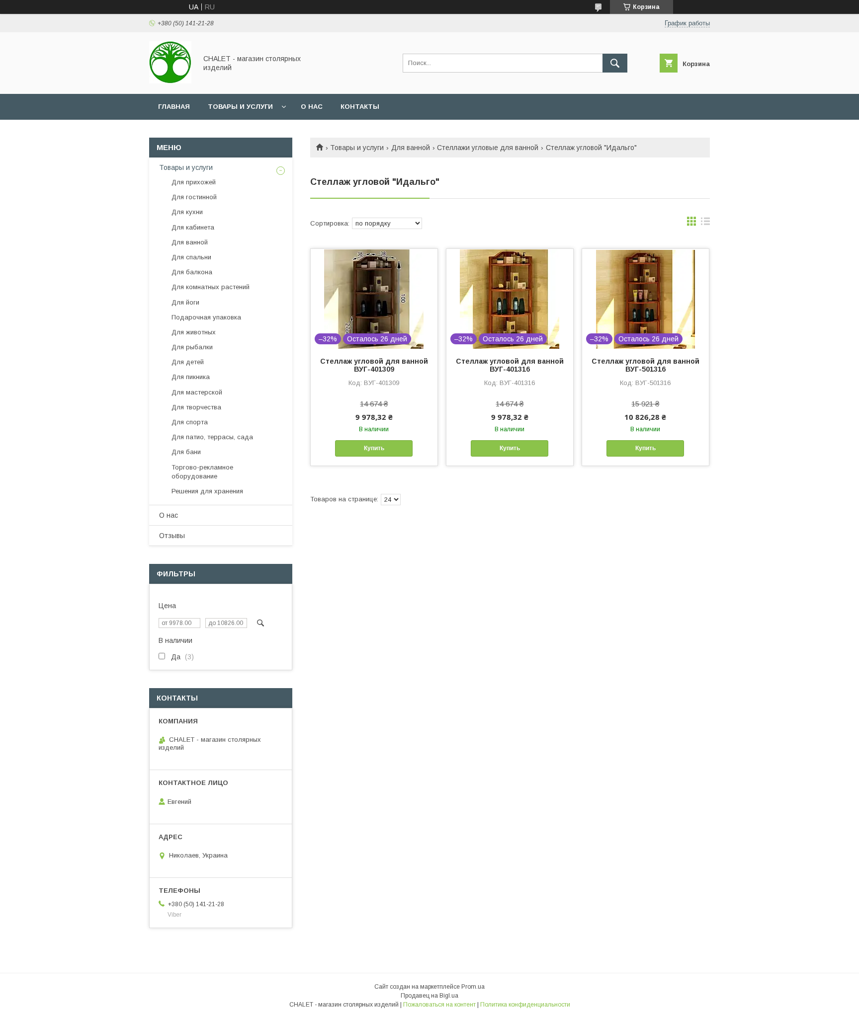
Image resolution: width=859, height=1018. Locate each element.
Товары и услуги (240, 106)
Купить (374, 448)
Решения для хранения (207, 491)
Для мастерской (197, 392)
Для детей (188, 362)
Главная (174, 106)
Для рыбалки (192, 347)
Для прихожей (194, 182)
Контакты (360, 106)
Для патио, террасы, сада (212, 437)
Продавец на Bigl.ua (429, 995)
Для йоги (185, 302)
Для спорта (190, 422)
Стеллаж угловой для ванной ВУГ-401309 (374, 365)
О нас (312, 106)
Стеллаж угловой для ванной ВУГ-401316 (510, 365)
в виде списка (705, 224)
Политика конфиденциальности (525, 1004)
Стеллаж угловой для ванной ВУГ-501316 (645, 365)
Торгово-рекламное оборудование (202, 472)
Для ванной (410, 148)
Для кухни (187, 212)
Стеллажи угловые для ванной (487, 148)
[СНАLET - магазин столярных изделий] (170, 81)
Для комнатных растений (211, 287)
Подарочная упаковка (206, 317)
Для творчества (196, 407)
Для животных (194, 332)
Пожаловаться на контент (439, 1004)
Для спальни (191, 257)
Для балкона (192, 272)
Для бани (186, 452)
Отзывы (172, 536)
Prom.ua (473, 986)
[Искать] (614, 63)
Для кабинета (193, 227)
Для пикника (191, 377)
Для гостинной (194, 197)
